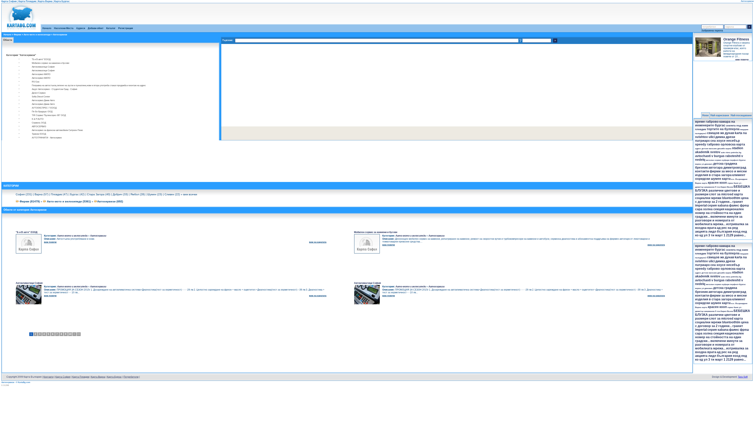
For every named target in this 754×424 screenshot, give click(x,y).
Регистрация (125, 28)
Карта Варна (45, 1)
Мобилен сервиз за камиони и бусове (50, 63)
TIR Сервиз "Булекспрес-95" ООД (49, 115)
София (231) (24, 194)
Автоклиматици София (43, 67)
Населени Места (63, 28)
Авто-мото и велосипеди (37, 34)
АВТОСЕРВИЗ (39, 126)
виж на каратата (317, 242)
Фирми (17, 34)
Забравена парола (712, 30)
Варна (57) (41, 194)
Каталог (110, 28)
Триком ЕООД (39, 134)
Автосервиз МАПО (41, 74)
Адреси (80, 28)
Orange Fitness (736, 39)
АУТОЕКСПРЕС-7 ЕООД (44, 108)
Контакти (48, 377)
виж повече (742, 59)
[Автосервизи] (21, 30)
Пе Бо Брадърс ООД (42, 111)
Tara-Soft (743, 377)
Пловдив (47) (59, 194)
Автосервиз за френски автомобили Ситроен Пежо (57, 130)
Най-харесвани (719, 115)
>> (78, 334)
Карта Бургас (62, 1)
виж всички (190, 194)
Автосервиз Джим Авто (43, 100)
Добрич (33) (120, 194)
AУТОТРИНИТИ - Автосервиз (47, 137)
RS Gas (35, 81)
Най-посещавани (741, 115)
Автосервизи (98, 235)
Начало (46, 28)
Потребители (131, 377)
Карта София (9, 1)
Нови (705, 115)
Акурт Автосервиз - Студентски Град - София (54, 89)
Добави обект (95, 28)
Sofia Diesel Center (41, 96)
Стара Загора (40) (98, 194)
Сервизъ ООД (39, 123)
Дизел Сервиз (39, 93)
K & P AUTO (38, 119)
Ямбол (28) (137, 194)
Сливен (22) (172, 194)
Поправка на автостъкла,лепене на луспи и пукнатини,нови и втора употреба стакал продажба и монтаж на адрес (89, 85)
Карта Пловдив (27, 1)
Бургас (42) (77, 194)
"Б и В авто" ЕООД (41, 59)
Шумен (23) (154, 194)
